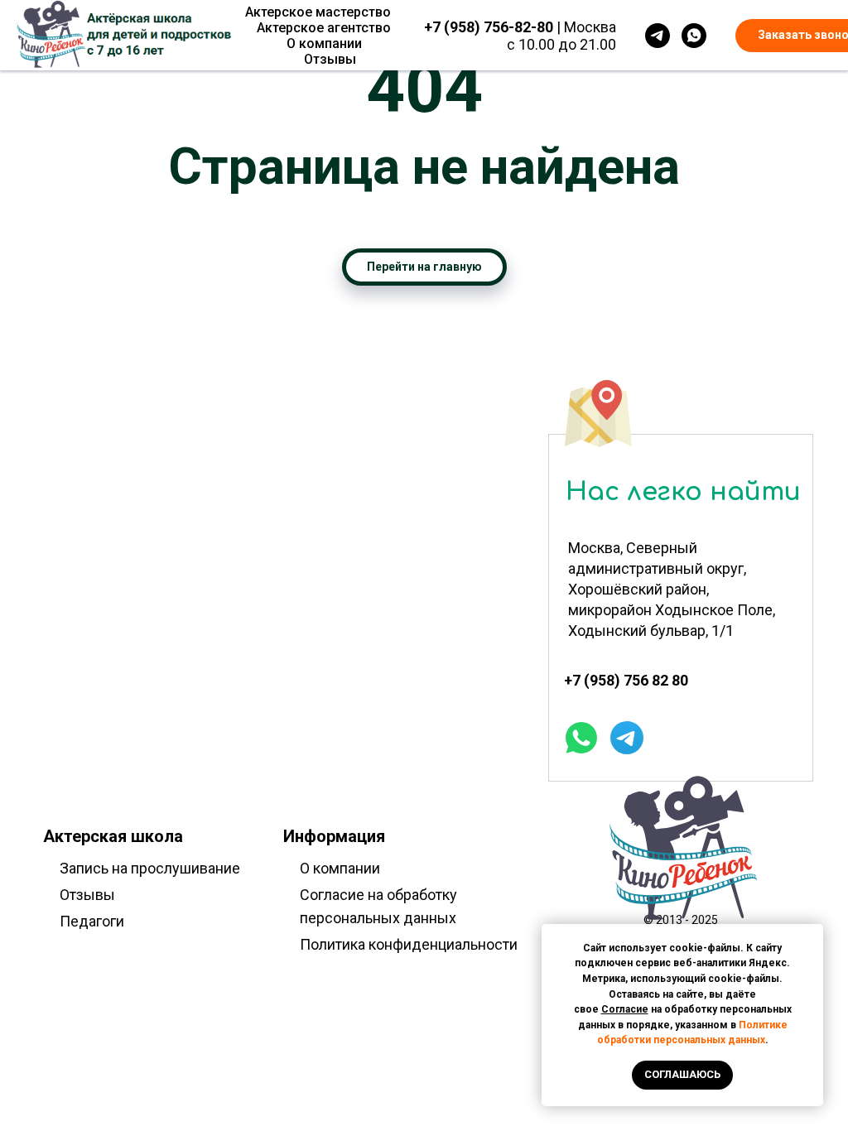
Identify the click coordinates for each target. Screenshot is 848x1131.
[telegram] (657, 35)
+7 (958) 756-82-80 (488, 27)
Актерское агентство (324, 28)
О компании (324, 43)
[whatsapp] (694, 35)
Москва (590, 27)
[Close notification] (810, 936)
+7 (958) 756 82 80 (626, 680)
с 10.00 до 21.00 (561, 44)
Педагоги (92, 921)
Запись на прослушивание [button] (150, 868)
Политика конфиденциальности (409, 944)
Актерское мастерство (318, 12)
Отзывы (330, 59)
